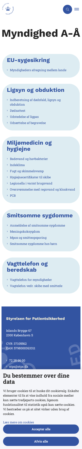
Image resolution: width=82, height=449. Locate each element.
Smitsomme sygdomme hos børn (33, 244)
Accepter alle (41, 429)
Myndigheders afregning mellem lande (38, 70)
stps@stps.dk (18, 366)
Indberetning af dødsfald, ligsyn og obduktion (35, 102)
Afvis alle (41, 441)
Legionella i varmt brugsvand (31, 183)
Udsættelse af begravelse (28, 123)
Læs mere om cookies (18, 422)
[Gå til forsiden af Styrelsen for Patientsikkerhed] (30, 9)
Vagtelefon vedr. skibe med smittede (36, 286)
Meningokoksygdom (25, 231)
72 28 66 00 (17, 360)
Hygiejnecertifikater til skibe (30, 177)
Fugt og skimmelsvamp (27, 171)
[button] (78, 9)
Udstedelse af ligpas (24, 117)
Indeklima (17, 165)
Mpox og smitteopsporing (28, 238)
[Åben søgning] (67, 9)
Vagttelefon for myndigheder (31, 280)
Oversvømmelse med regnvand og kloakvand (42, 189)
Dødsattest (17, 110)
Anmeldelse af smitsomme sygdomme (37, 225)
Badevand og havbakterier (29, 159)
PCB (13, 195)
